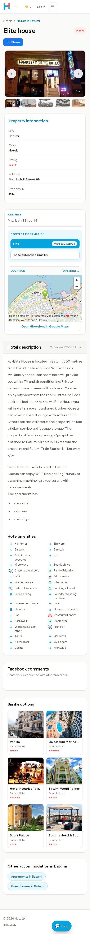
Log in (41, 7)
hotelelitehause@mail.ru (31, 255)
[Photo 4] (62, 103)
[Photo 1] (12, 103)
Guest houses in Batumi (27, 886)
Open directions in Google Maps (45, 326)
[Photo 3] (45, 103)
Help (61, 926)
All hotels (9, 925)
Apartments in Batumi (26, 876)
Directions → (71, 270)
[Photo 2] (28, 103)
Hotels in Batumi (28, 21)
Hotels (7, 21)
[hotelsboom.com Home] (7, 7)
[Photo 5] (79, 103)
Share (15, 42)
